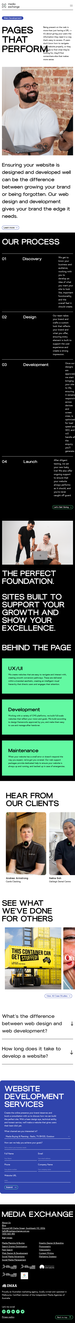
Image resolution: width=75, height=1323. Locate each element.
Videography (45, 1249)
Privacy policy (8, 1317)
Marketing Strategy (48, 1256)
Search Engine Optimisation (14, 1246)
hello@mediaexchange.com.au (15, 1231)
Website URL (10, 1175)
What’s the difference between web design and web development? (32, 1023)
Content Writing (46, 1253)
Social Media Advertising (13, 1256)
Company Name (45, 1164)
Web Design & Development (15, 1253)
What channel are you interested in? (20, 1131)
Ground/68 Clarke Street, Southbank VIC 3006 (23, 1228)
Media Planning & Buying (13, 1243)
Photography (45, 1246)
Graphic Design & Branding (51, 1243)
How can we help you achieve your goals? (23, 1143)
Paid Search (7, 1249)
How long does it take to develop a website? (31, 1052)
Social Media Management (14, 1259)
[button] (12, 18)
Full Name (9, 1154)
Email (40, 1154)
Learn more (9, 227)
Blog (4, 1225)
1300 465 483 (8, 1233)
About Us (6, 1222)
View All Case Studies (56, 996)
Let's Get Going (61, 507)
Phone (7, 1164)
